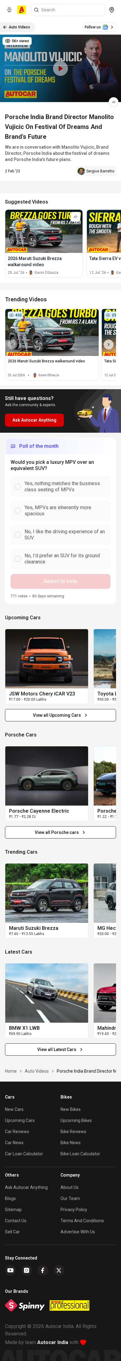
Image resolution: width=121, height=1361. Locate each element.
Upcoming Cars (20, 1120)
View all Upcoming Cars (57, 715)
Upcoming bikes (76, 1120)
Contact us (15, 1220)
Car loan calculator (24, 1153)
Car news (14, 1142)
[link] (46, 658)
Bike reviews (73, 1131)
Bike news (70, 1142)
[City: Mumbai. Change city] (111, 10)
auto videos (37, 1071)
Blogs (10, 1198)
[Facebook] (42, 1270)
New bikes (70, 1109)
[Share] (114, 102)
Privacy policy (73, 1209)
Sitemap (13, 1209)
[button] (60, 68)
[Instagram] (26, 1270)
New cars (14, 1109)
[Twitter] (59, 1270)
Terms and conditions (82, 1220)
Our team (70, 1198)
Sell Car (12, 1231)
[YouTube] (10, 1270)
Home (11, 1071)
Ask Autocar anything (26, 1187)
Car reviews (17, 1131)
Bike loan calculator (80, 1153)
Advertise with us (77, 1231)
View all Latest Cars (56, 1049)
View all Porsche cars (57, 832)
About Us (69, 1187)
